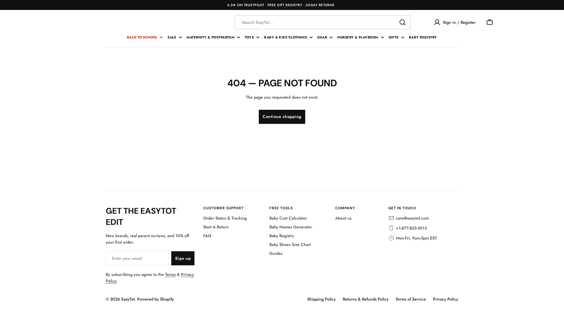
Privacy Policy (445, 299)
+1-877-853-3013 (411, 228)
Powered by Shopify (155, 299)
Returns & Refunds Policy (366, 299)
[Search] (402, 22)
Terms (170, 274)
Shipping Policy (321, 299)
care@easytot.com (412, 218)
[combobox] (322, 22)
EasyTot (128, 299)
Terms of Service (411, 299)
